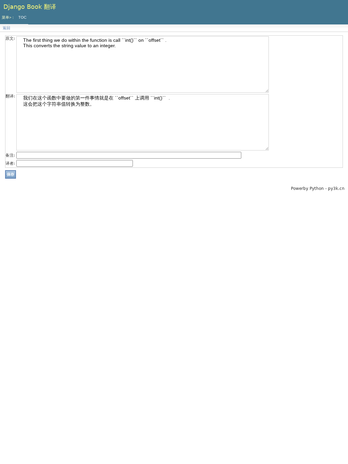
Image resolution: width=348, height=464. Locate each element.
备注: (10, 155)
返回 (6, 28)
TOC (22, 17)
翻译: (10, 96)
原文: (10, 38)
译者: (10, 163)
